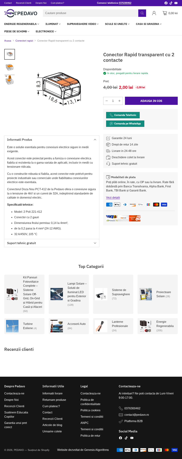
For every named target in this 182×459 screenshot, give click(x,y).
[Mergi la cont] (155, 13)
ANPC (85, 422)
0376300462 (132, 408)
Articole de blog (52, 425)
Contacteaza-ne (14, 393)
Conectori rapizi (24, 40)
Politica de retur (90, 435)
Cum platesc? (51, 406)
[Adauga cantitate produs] (119, 101)
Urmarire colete (52, 431)
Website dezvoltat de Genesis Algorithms (83, 449)
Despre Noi (11, 399)
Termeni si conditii (92, 416)
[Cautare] (142, 13)
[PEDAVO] (20, 13)
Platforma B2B (133, 421)
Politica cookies (90, 410)
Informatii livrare (52, 393)
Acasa (7, 40)
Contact (47, 412)
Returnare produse (54, 399)
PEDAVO (19, 450)
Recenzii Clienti (14, 406)
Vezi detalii (113, 197)
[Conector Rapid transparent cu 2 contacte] (58, 89)
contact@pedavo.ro (136, 414)
